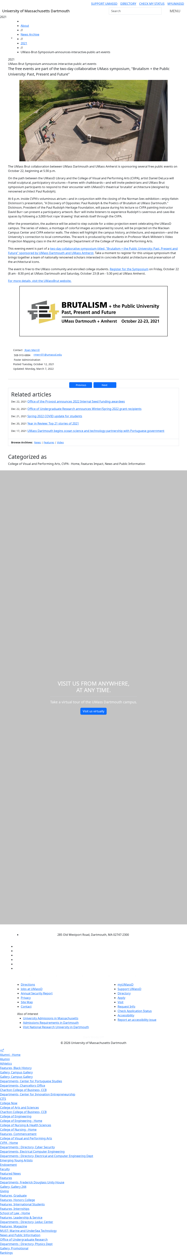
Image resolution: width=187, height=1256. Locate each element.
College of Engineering (15, 1116)
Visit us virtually (93, 711)
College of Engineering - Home (21, 1121)
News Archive (30, 34)
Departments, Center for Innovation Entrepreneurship (37, 1094)
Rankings (6, 1253)
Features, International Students (22, 1204)
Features (49, 442)
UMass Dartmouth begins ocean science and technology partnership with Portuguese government (95, 431)
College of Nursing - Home (18, 1130)
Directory (128, 4)
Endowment (8, 1165)
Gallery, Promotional (14, 1248)
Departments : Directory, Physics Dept (26, 1244)
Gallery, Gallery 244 (13, 1187)
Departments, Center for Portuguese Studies (31, 1081)
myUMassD (175, 4)
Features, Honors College (17, 1200)
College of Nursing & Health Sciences (25, 1125)
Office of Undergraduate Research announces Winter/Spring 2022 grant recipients (84, 409)
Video (60, 442)
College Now (8, 1103)
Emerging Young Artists (16, 1160)
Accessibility (126, 1015)
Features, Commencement (18, 1134)
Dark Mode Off (93, 1037)
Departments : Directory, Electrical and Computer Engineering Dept (46, 1156)
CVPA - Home (9, 1143)
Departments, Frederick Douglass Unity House (32, 1182)
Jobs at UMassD (32, 989)
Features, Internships (14, 1209)
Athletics (6, 1064)
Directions (28, 985)
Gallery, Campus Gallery (16, 1072)
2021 (24, 43)
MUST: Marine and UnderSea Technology (28, 1231)
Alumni (5, 1059)
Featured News (10, 1173)
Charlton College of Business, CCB (23, 1090)
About (25, 26)
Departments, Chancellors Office (22, 1086)
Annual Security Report (37, 993)
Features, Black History (16, 1068)
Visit (120, 1002)
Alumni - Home (10, 1055)
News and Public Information (20, 1235)
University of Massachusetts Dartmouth (90, 927)
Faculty (5, 1169)
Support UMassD (104, 4)
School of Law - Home (15, 1213)
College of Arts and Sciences (19, 1108)
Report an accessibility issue (137, 1020)
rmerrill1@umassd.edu (48, 354)
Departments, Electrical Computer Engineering (32, 1152)
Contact (26, 1007)
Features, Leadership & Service (21, 1217)
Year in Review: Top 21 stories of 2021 (53, 423)
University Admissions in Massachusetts (50, 1018)
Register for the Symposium (129, 269)
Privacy (26, 998)
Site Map (27, 1002)
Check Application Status (135, 1011)
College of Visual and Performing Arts (26, 1138)
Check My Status (152, 4)
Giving (4, 1191)
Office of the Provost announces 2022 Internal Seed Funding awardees (76, 401)
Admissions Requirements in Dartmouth (51, 1023)
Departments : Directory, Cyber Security (27, 1147)
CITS (3, 1099)
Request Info (126, 1007)
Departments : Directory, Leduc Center (26, 1222)
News (37, 442)
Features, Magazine (13, 1226)
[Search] (158, 11)
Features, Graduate (13, 1195)
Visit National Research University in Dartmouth (56, 1027)
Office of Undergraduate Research (24, 1239)
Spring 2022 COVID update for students (54, 416)
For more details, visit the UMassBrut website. (39, 281)
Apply (121, 998)
